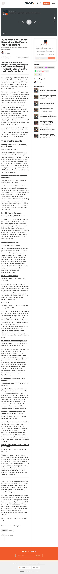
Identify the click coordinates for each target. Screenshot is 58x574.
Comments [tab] (4, 530)
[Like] (2, 57)
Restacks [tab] (11, 530)
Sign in (53, 3)
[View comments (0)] (54, 18)
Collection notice (41, 564)
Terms (34, 564)
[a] (36, 90)
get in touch (16, 504)
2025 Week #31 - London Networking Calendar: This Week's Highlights (47, 128)
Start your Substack (25, 567)
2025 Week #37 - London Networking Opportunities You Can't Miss (48, 89)
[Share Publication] (40, 3)
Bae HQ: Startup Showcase (11, 213)
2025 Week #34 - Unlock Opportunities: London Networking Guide (46, 109)
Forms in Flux (6, 303)
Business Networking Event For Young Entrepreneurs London (13, 412)
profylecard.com (15, 71)
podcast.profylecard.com (20, 500)
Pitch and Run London (9, 276)
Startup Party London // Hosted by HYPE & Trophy (14, 145)
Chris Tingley (8, 51)
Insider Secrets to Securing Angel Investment (14, 176)
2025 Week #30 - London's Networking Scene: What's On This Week (47, 135)
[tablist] (7, 530)
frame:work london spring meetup (14, 341)
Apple (12, 492)
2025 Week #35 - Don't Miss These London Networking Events (47, 102)
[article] (45, 90)
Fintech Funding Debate (10, 242)
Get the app (36, 567)
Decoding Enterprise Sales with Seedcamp (13, 379)
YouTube (4, 492)
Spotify (22, 490)
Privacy (30, 564)
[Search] (37, 3)
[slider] (29, 33)
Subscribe (46, 3)
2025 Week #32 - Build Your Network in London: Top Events (48, 122)
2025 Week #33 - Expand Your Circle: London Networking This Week (48, 115)
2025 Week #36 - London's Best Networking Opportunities (48, 96)
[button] (18, 22)
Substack (22, 571)
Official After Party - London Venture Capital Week (15, 445)
